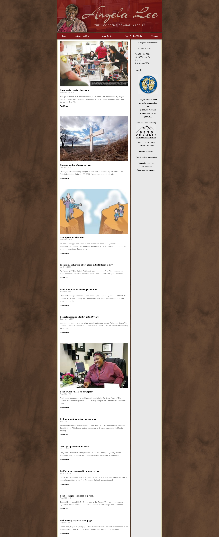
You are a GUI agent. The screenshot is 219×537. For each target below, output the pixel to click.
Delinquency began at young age (76, 520)
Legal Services (107, 36)
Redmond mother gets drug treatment (78, 419)
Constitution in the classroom (74, 90)
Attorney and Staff (83, 36)
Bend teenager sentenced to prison (77, 495)
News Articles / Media (133, 36)
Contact (154, 36)
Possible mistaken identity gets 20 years (79, 317)
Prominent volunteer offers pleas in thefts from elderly (86, 265)
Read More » (64, 106)
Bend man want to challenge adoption (78, 289)
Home (63, 36)
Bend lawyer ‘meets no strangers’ (76, 391)
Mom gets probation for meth (74, 446)
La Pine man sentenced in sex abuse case (80, 471)
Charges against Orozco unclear (75, 165)
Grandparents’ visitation (72, 237)
